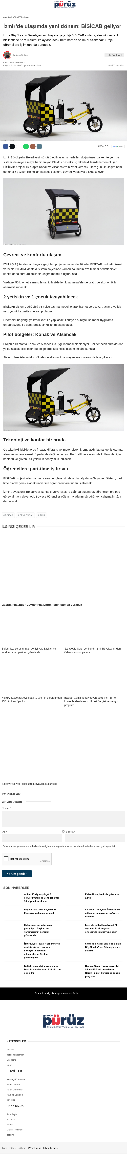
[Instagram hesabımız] (51, 1148)
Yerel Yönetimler (16, 27)
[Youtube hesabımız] (67, 1148)
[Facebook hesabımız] (17, 1148)
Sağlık (9, 54)
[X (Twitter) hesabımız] (34, 1148)
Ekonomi (10, 40)
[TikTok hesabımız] (84, 1148)
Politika (10, 47)
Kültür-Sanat (13, 60)
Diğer (8, 74)
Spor (8, 67)
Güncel (9, 34)
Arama (93, 16)
